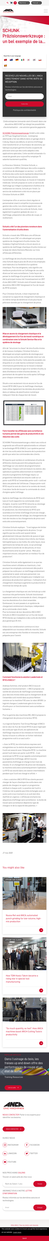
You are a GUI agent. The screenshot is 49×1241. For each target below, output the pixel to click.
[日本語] (28, 60)
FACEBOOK (35, 1145)
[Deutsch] (17, 60)
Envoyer (39, 1207)
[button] (46, 1072)
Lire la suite (12, 1087)
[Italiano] (23, 60)
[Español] (5, 66)
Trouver (40, 1184)
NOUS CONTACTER (12, 1129)
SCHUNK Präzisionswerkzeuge (16, 133)
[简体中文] (5, 60)
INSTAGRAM (13, 1145)
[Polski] (40, 60)
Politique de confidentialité (24, 110)
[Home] (8, 10)
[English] (11, 60)
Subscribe (24, 104)
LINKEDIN (12, 1153)
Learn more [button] (17, 1232)
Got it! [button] (24, 1238)
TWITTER (34, 1153)
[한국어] (34, 60)
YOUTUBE (12, 1162)
